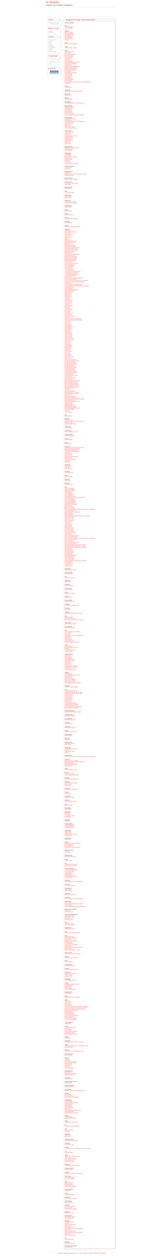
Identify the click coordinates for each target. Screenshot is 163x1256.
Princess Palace (69, 484)
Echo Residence (69, 1160)
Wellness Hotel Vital (70, 1235)
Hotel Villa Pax (68, 111)
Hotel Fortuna (68, 443)
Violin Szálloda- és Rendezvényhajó (74, 898)
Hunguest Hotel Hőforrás (71, 667)
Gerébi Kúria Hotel (69, 797)
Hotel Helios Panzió (70, 316)
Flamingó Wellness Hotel (71, 136)
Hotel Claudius (68, 1105)
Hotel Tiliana (68, 349)
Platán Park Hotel (69, 1213)
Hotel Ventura (68, 354)
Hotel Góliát (68, 312)
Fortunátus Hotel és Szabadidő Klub (74, 635)
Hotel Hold (67, 317)
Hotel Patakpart (69, 439)
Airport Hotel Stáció (70, 1194)
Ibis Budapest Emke (70, 368)
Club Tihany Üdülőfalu (70, 1159)
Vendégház (51, 46)
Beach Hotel (68, 1003)
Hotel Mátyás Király (70, 659)
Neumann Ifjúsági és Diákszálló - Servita (75, 546)
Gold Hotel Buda (69, 287)
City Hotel (67, 1060)
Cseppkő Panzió (69, 36)
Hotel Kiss (67, 1131)
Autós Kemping (69, 32)
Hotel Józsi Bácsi (69, 1107)
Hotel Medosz (68, 329)
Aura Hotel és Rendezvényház (72, 953)
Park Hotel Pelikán (69, 1111)
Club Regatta (68, 154)
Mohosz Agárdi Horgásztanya (72, 66)
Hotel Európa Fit (69, 696)
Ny (53, 61)
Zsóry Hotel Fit (68, 835)
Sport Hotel (67, 460)
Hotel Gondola (68, 454)
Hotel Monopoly (69, 108)
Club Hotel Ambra (69, 270)
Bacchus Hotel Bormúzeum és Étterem (74, 762)
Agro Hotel (67, 1002)
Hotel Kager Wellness (70, 679)
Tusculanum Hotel (69, 409)
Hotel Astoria (68, 293)
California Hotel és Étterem (71, 1102)
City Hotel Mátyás (69, 266)
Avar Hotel (67, 814)
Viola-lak (67, 40)
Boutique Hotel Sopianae (71, 940)
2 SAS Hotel (68, 230)
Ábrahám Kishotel (69, 936)
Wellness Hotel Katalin (70, 623)
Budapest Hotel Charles (71, 258)
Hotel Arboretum (69, 676)
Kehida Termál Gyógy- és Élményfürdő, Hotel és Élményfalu (80, 756)
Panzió (50, 43)
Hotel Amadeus (69, 292)
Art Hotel (67, 1223)
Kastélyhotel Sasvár (70, 929)
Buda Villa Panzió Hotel (71, 257)
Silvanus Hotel (68, 1207)
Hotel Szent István (69, 529)
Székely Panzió (69, 651)
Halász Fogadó (69, 975)
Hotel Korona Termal (70, 680)
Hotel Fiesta (68, 308)
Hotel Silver (68, 664)
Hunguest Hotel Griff (70, 362)
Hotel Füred (68, 138)
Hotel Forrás (68, 1226)
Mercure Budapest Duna (71, 381)
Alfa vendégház (69, 493)
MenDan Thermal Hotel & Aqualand (74, 1232)
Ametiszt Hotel (68, 673)
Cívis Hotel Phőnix (69, 1178)
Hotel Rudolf (68, 663)
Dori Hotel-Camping (70, 593)
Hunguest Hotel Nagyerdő (71, 456)
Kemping (51, 45)
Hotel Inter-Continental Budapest (73, 318)
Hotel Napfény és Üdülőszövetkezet (74, 1228)
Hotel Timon (68, 350)
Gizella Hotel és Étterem (71, 1198)
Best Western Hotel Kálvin (71, 450)
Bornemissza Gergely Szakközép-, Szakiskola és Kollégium (80, 509)
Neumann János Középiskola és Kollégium (76, 547)
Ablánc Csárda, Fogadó (71, 47)
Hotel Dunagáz (68, 476)
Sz (51, 62)
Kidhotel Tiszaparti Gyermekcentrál (74, 1173)
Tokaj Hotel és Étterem (70, 1186)
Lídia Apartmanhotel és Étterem (73, 683)
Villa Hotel (67, 462)
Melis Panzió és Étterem (71, 157)
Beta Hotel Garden (69, 251)
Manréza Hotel (68, 468)
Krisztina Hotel (68, 376)
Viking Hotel (68, 83)
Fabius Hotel (68, 283)
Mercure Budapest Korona (71, 383)
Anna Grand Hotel (69, 132)
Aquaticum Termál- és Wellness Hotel (74, 447)
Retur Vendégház (69, 552)
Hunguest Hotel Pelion (70, 1118)
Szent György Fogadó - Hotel (72, 950)
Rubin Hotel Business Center (72, 401)
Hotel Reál (67, 125)
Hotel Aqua (67, 518)
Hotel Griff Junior (69, 313)
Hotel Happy (68, 314)
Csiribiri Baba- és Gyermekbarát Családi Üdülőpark (78, 1148)
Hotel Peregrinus (69, 339)
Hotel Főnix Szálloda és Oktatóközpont (75, 121)
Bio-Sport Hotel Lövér (70, 1027)
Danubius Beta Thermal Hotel (72, 675)
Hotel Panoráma (69, 875)
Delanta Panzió (69, 942)
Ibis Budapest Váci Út (70, 370)
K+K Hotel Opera (69, 374)
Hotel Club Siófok (69, 1014)
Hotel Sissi (67, 343)
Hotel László (68, 1109)
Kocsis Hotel (68, 785)
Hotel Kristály (68, 658)
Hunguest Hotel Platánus (71, 363)
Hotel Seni (67, 342)
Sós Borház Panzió (70, 1185)
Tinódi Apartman (69, 562)
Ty (54, 62)
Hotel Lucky (68, 322)
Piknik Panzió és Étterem (71, 1018)
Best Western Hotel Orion (71, 249)
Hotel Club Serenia (70, 1013)
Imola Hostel (68, 534)
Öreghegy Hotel (69, 1047)
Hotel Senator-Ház (69, 527)
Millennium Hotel (69, 1182)
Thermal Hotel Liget (70, 577)
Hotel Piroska (68, 416)
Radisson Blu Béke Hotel (71, 397)
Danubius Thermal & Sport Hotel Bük (74, 421)
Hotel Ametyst (68, 833)
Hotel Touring (68, 351)
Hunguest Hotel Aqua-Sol (71, 666)
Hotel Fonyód (68, 597)
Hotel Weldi (68, 638)
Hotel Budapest (69, 300)
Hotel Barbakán (69, 943)
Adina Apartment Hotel (70, 232)
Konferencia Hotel (69, 641)
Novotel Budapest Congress (72, 393)
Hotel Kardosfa (68, 1247)
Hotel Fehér (68, 1190)
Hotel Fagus (68, 1028)
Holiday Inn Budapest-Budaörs (72, 226)
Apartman (51, 41)
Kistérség (51, 32)
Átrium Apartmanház (70, 502)
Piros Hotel (67, 162)
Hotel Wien (67, 358)
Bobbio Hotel (68, 253)
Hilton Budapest (69, 288)
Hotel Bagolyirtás (69, 826)
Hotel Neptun (68, 124)
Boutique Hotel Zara (70, 255)
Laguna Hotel (68, 65)
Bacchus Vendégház (70, 508)
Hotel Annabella (69, 137)
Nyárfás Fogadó (69, 26)
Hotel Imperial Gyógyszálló (71, 779)
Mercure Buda (68, 379)
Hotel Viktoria (68, 109)
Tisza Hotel (67, 1067)
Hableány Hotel (69, 1169)
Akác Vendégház (69, 491)
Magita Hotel (68, 581)
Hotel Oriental (68, 334)
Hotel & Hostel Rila (69, 291)
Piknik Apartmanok (69, 1017)
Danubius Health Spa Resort (72, 984)
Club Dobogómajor (70, 435)
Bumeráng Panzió (69, 55)
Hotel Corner (68, 784)
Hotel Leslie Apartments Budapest (73, 320)
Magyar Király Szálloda (71, 1073)
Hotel (50, 42)
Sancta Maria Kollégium (71, 555)
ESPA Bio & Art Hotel (70, 1243)
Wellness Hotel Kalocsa (71, 731)
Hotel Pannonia (69, 846)
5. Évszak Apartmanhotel (71, 690)
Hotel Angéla (68, 207)
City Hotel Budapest (70, 264)
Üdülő (50, 50)
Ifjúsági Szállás (52, 51)
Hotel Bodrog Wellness (71, 980)
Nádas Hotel (68, 158)
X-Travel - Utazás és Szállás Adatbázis (88, 1253)
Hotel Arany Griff (69, 923)
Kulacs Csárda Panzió (70, 539)
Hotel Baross (68, 295)
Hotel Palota (68, 701)
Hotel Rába (68, 637)
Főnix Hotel (68, 172)
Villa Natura (68, 609)
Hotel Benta (68, 297)
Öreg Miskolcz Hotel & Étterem (72, 847)
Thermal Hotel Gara (70, 601)
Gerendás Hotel (69, 1103)
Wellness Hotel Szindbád (71, 179)
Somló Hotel (68, 1023)
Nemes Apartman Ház (70, 543)
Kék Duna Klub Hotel (70, 618)
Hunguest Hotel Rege (70, 364)
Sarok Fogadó (68, 74)
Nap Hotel (67, 389)
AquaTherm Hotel (69, 1222)
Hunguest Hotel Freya (70, 1231)
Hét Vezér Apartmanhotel (71, 783)
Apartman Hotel (69, 420)
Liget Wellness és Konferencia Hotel (74, 1051)
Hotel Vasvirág (68, 427)
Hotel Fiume (68, 197)
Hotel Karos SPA (69, 1227)
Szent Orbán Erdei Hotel (71, 789)
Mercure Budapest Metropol (72, 384)
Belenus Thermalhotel (70, 1224)
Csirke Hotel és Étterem (71, 1061)
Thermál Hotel (68, 723)
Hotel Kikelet (68, 946)
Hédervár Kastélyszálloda (71, 687)
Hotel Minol (68, 330)
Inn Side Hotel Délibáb (70, 371)
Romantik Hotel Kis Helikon (72, 708)
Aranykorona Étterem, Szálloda (73, 843)
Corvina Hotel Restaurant (71, 869)
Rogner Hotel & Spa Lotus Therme (73, 706)
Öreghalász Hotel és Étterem (72, 1126)
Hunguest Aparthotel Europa (72, 360)
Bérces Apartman (69, 34)
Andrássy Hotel (69, 234)
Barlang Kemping (69, 33)
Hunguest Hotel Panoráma (71, 704)
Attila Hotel (67, 239)
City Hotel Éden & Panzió (71, 764)
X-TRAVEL (53, 2)
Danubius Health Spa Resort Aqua (73, 692)
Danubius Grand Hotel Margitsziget (74, 278)
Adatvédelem (102, 1253)
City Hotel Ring (68, 268)
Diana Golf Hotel (69, 1130)
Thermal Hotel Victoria (70, 669)
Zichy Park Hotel (69, 214)
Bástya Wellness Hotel (70, 856)
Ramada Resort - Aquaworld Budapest (74, 399)
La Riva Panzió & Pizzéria (71, 1015)
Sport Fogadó (68, 76)
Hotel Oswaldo (68, 335)
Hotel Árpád (68, 1135)
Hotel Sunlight (68, 346)
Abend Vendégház (69, 488)
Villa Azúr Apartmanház (71, 1019)
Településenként (54, 24)
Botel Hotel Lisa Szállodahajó (72, 254)
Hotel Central (68, 889)
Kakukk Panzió (68, 61)
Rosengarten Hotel (69, 1032)
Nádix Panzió (68, 458)
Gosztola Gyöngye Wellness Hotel (73, 613)
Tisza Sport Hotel (69, 1068)
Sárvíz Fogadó (68, 28)
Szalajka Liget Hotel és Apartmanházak (75, 1090)
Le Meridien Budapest (70, 378)
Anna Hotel (67, 236)
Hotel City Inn (68, 301)
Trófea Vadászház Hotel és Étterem (74, 881)
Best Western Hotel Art (70, 246)
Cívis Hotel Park (69, 646)
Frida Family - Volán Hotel (71, 183)
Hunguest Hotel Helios (70, 702)
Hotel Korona (68, 523)
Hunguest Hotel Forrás (70, 1063)
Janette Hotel (68, 167)
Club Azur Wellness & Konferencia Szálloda (76, 1007)
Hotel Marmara (68, 325)
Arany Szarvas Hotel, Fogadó (72, 631)
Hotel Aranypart (69, 1011)
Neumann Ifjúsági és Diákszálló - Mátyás (75, 545)
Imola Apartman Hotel (70, 533)
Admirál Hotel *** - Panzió (71, 760)
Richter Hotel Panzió (70, 400)
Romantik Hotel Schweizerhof (72, 642)
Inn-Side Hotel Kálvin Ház (71, 372)
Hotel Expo (67, 307)
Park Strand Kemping (70, 70)
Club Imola (67, 134)
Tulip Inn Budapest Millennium (72, 408)
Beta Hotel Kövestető (70, 719)
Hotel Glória (68, 310)
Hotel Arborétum (69, 985)
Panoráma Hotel (69, 550)
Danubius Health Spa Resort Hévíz (74, 693)
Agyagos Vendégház (70, 489)
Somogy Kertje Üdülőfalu (71, 218)
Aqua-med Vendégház (70, 54)
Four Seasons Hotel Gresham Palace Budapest (77, 285)
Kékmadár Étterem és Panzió (72, 62)
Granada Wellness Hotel (71, 748)
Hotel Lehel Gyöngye (70, 727)
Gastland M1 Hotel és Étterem (72, 932)
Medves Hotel (68, 976)
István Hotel (68, 1038)
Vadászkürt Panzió (69, 1074)
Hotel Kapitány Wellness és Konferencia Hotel (76, 1046)
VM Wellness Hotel (69, 965)
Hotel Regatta (68, 1082)
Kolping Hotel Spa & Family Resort (73, 91)
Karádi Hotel (68, 668)
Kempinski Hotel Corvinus (71, 375)
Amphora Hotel (68, 1101)
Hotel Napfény (68, 697)
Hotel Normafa (68, 333)
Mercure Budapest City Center (72, 380)
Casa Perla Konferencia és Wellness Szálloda (76, 1006)
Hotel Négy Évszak (69, 660)
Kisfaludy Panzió (69, 1152)
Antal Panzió (68, 53)
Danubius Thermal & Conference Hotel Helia (76, 280)
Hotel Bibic (67, 910)
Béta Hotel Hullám (69, 763)
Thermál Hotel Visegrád (71, 1209)
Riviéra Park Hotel (69, 126)
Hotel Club (67, 59)
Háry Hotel (67, 750)
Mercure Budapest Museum (72, 385)
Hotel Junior (68, 522)
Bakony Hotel (68, 95)
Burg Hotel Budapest (70, 260)
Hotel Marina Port (69, 149)
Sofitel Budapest (69, 404)
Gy (52, 60)
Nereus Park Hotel (69, 113)
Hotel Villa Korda (69, 356)
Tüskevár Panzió (69, 911)
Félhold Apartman (69, 514)
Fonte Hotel (68, 634)
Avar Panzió (68, 939)
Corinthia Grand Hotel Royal (72, 274)
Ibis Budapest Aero (69, 366)
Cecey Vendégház (69, 510)
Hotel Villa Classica (70, 925)
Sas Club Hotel (68, 403)
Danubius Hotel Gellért (70, 279)
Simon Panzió (68, 75)
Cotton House (68, 276)
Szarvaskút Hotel (69, 1239)
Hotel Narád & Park (70, 827)
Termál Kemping (69, 79)
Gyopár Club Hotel (69, 915)
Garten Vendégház (69, 517)
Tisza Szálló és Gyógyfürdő (72, 1097)
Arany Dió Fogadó (69, 499)
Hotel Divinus (68, 452)
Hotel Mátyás (68, 326)
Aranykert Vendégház (70, 501)
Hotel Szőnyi (68, 347)
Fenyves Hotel (68, 196)
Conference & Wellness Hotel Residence (75, 1009)
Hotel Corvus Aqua (69, 917)
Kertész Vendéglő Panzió (71, 537)
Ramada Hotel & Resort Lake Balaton (74, 115)
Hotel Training (68, 1055)
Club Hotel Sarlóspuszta (71, 1140)
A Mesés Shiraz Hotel (70, 570)
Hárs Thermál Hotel (70, 627)
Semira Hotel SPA (69, 1218)
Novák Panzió (68, 1184)
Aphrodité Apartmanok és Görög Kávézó (75, 497)
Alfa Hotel (67, 851)
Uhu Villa (67, 410)
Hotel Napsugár (69, 698)
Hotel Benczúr (68, 296)
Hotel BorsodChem (70, 743)
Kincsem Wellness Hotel (71, 769)
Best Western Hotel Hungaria (72, 247)
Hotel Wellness (68, 112)
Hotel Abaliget (68, 37)
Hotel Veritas (68, 355)
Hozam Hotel (68, 1094)
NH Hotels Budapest (70, 391)
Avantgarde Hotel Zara (70, 241)
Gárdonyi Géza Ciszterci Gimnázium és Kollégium (77, 516)
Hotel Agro (67, 648)
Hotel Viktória (68, 986)
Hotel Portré (68, 793)
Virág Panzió (68, 566)
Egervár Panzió (69, 513)
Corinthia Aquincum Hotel (71, 272)
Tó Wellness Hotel (69, 192)
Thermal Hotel (68, 877)
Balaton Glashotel (69, 107)
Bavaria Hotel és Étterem (71, 44)
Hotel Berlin (68, 299)
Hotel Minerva (68, 873)
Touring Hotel (68, 80)
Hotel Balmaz (68, 188)
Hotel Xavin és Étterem (70, 681)
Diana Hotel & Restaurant (71, 1010)
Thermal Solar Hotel (70, 885)
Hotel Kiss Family (69, 122)
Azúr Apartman (68, 505)
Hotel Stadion (68, 345)
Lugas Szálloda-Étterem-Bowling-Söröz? (75, 906)
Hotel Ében (67, 304)
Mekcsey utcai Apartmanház (72, 542)
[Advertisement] (81, 12)
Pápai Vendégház (69, 38)
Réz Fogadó (68, 71)
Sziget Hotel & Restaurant (71, 1122)
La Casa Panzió (69, 541)
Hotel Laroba (68, 87)
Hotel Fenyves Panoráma (71, 944)
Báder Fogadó (68, 211)
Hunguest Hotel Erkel (70, 650)
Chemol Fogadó (69, 57)
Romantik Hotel (69, 554)
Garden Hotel (68, 58)
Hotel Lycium (68, 455)
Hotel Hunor (68, 993)
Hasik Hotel (68, 480)
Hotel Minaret (68, 526)
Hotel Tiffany (68, 155)
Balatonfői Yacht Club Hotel (72, 147)
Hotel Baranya (68, 677)
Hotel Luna (67, 324)
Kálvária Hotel (68, 639)
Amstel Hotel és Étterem (71, 938)
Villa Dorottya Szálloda (70, 128)
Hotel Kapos (68, 739)
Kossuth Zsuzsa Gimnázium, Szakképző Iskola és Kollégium (80, 538)
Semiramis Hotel (69, 1096)
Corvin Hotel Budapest (70, 275)
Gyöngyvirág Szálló (70, 815)
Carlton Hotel (68, 262)
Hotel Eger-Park (69, 521)
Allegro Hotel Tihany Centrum (72, 1156)
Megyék (51, 31)
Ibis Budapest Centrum (70, 367)
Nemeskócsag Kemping (71, 67)
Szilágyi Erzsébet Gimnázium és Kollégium (76, 560)
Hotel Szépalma (69, 961)
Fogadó (51, 49)
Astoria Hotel (68, 133)
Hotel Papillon (68, 337)
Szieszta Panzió (69, 78)
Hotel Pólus (68, 341)
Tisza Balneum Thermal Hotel (72, 1165)
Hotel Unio (67, 353)
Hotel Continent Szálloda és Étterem (74, 904)
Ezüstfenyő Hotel (69, 1144)
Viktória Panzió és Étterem (71, 163)
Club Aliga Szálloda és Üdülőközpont (74, 103)
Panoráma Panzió (69, 551)
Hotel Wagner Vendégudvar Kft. (73, 1110)
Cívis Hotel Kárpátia (70, 1177)
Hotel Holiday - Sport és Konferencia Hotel (75, 174)
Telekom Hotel (68, 150)
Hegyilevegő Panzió (70, 825)
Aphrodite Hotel (69, 617)
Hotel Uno (67, 752)
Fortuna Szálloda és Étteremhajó (73, 284)
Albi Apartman (68, 492)
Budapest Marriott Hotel (71, 259)
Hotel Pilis (67, 467)
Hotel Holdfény (68, 735)
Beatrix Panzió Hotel (70, 245)
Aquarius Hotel (68, 237)
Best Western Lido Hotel (71, 250)
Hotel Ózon (67, 821)
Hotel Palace (68, 700)
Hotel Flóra (67, 918)
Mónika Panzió (68, 948)
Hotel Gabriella (68, 1117)
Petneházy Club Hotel (70, 396)
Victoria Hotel (68, 412)
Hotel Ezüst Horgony (70, 773)
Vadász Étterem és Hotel (71, 1113)
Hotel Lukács (68, 744)
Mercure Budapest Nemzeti (72, 387)
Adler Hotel (67, 1001)
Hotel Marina (68, 141)
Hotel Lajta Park (69, 872)
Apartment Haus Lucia (70, 496)
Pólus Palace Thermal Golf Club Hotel (74, 619)
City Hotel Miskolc (69, 844)
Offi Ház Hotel (68, 548)
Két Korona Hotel (69, 175)
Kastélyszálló (52, 47)
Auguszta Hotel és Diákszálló (72, 449)
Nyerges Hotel (68, 860)
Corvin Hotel (68, 633)
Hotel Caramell (68, 422)
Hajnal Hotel (68, 831)
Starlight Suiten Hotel (70, 405)
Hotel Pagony (68, 905)
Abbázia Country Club (70, 894)
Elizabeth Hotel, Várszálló (71, 647)
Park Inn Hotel (68, 988)
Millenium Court (69, 388)
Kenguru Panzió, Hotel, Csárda (73, 712)
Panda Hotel (68, 395)
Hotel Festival (68, 120)
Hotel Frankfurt (68, 309)
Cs (55, 58)
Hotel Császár (68, 303)
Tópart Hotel (68, 184)
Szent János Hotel (69, 558)
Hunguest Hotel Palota (70, 801)
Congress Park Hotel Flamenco (73, 271)
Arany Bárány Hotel (70, 1216)
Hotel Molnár (68, 332)
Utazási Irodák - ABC (54, 22)
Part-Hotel (67, 161)
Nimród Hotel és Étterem (71, 876)
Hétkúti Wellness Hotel (70, 865)
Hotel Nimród (68, 466)
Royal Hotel (68, 1065)
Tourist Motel (68, 563)
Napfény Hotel (68, 159)
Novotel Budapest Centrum (72, 392)
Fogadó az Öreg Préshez (71, 864)
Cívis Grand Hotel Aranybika (72, 451)
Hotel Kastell (68, 573)
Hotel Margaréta (69, 140)
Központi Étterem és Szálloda (72, 997)
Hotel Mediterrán (69, 328)
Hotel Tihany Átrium (70, 1161)
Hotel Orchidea (68, 99)
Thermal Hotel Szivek (70, 201)
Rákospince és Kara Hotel (71, 957)
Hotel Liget (67, 321)
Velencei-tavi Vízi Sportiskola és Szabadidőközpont (78, 82)
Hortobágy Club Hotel (70, 715)
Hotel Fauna (68, 839)
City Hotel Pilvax (69, 267)
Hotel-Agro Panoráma (70, 359)
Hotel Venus (68, 1230)
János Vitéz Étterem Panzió (72, 535)
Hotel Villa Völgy (69, 530)
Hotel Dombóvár (69, 472)
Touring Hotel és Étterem (71, 203)
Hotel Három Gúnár (70, 751)
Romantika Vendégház (70, 72)
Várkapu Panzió (69, 564)
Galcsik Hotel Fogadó (70, 973)
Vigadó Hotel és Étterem (71, 834)
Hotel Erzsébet (68, 305)
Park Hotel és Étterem (70, 459)
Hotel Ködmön (68, 525)
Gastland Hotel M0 (69, 1086)
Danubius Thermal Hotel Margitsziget (74, 282)
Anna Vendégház (69, 495)
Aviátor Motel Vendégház (71, 504)
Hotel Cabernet (69, 1202)
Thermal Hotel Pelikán (70, 989)
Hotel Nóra (67, 662)
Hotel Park (67, 142)
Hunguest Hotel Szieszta (71, 1031)
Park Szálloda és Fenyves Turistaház (74, 1042)
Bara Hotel (67, 243)
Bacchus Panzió (69, 506)
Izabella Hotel (68, 1064)
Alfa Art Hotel (68, 233)
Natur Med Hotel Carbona (71, 705)
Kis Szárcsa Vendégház (71, 63)
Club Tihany (68, 1157)
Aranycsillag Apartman (70, 500)
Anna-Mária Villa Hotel (70, 118)
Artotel (66, 238)
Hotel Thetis (68, 143)
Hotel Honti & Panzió (70, 1206)
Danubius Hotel (69, 1078)
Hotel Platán (68, 1072)
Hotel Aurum (68, 655)
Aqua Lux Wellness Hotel (71, 431)
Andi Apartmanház (69, 51)
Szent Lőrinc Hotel (69, 559)
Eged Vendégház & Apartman (72, 512)
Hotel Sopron (68, 1030)
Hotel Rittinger (68, 222)
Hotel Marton (68, 809)
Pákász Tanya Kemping (71, 69)
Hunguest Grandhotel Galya (72, 605)
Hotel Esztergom (69, 585)
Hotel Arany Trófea (69, 520)
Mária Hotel (68, 168)
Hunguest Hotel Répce (70, 424)
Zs (50, 64)
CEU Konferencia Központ (71, 263)
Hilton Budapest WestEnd (71, 289)
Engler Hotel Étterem (70, 871)
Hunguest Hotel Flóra (70, 531)
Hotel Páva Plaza (69, 338)
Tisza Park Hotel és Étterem (72, 775)
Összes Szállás (52, 39)
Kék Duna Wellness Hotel (71, 969)
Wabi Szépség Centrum (71, 1034)
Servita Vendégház (69, 556)
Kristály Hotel (68, 765)
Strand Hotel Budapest (70, 406)
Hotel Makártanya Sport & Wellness (74, 947)
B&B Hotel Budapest (70, 242)
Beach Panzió (68, 1005)
